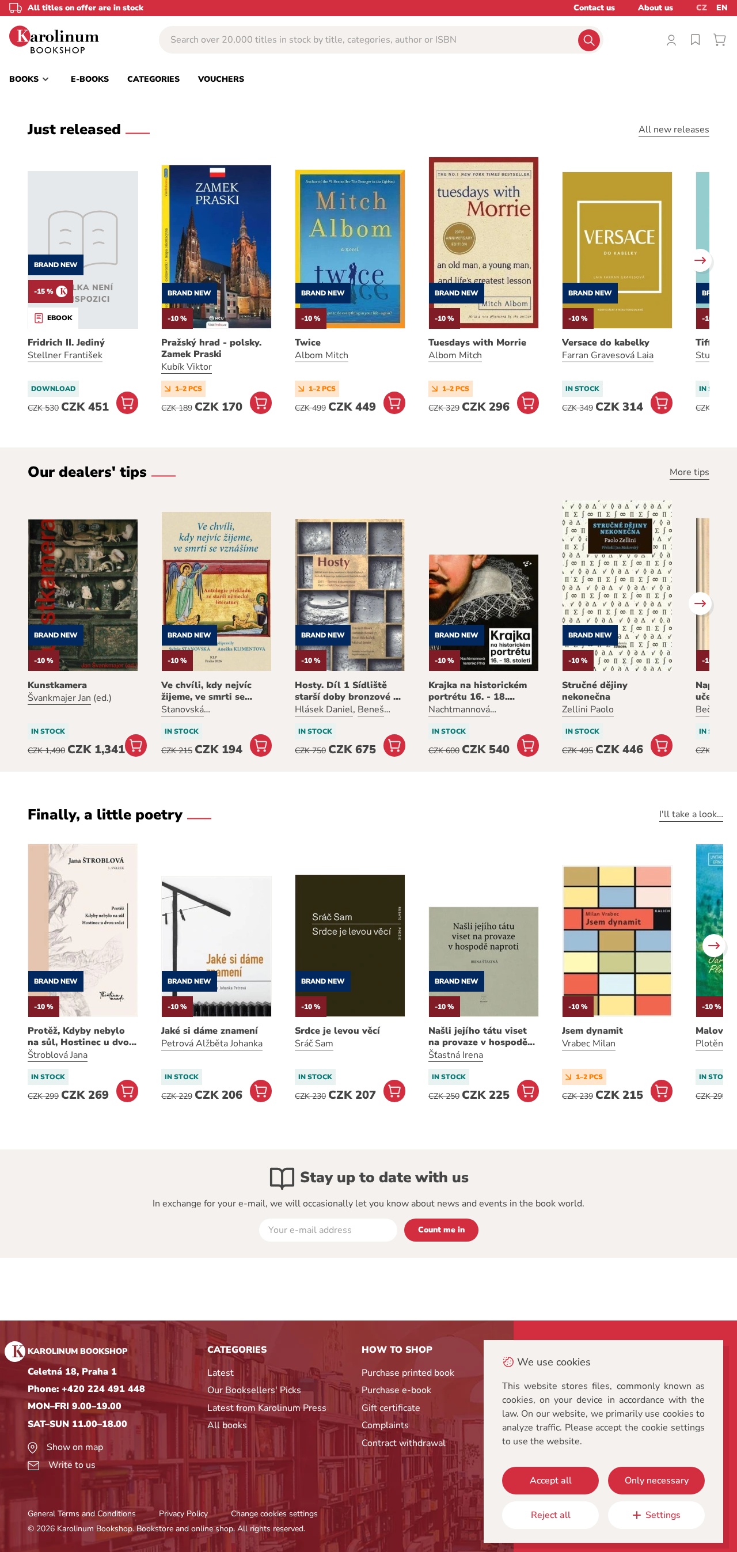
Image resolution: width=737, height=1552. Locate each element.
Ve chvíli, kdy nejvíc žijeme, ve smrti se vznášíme (206, 691)
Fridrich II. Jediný (66, 342)
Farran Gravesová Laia (608, 355)
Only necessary (657, 1480)
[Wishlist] (695, 40)
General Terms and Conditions (82, 1513)
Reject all (551, 1515)
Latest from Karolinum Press (266, 1408)
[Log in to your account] (671, 40)
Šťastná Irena (455, 1055)
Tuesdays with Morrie (477, 342)
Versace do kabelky (605, 342)
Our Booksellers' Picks (254, 1390)
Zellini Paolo (588, 709)
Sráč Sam (314, 1043)
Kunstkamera (57, 685)
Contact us (594, 7)
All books (227, 1425)
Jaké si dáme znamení (209, 1031)
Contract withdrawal (404, 1443)
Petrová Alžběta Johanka (212, 1043)
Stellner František (65, 355)
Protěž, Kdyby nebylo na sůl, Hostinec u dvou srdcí (81, 1036)
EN (722, 7)
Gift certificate (391, 1408)
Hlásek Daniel (324, 709)
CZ (701, 7)
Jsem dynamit (592, 1031)
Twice (308, 342)
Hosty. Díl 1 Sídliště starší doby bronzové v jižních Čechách (346, 691)
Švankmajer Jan (59, 698)
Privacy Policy (183, 1513)
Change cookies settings (274, 1513)
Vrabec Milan (589, 1043)
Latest (220, 1373)
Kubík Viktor (186, 367)
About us (655, 7)
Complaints (385, 1425)
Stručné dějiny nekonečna (595, 691)
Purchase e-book (396, 1390)
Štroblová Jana (58, 1055)
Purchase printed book (408, 1373)
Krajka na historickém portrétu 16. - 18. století (477, 691)
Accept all (551, 1480)
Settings (663, 1515)
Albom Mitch (321, 355)
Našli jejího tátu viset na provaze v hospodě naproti (477, 1036)
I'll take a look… (691, 814)
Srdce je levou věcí (337, 1031)
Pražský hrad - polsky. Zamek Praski (211, 348)
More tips (689, 472)
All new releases (674, 129)
